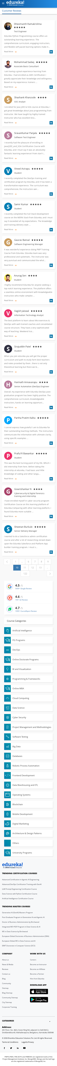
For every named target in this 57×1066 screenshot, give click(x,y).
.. (22, 561)
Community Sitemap (10, 997)
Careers (33, 960)
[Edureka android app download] (39, 999)
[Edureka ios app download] (39, 991)
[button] (3, 3)
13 (40, 567)
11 (25, 567)
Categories (8, 1021)
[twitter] (11, 1048)
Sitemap (5, 988)
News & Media (7, 964)
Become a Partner (37, 974)
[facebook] (4, 1048)
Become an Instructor (38, 964)
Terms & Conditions (10, 1042)
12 (32, 567)
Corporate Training (9, 1007)
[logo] (17, 3)
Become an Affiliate (37, 969)
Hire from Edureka (37, 978)
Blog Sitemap (7, 993)
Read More (9, 51)
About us (5, 960)
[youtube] (24, 1048)
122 (25, 573)
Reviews (5, 969)
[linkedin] (17, 1048)
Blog (4, 978)
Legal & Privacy (28, 1042)
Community (6, 983)
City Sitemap (7, 1002)
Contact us (6, 974)
